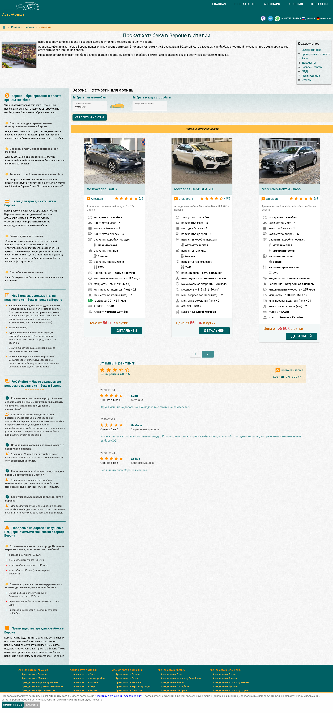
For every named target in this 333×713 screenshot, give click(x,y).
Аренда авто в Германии (33, 669)
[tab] (219, 4)
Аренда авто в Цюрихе (225, 686)
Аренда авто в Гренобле (129, 690)
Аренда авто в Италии (83, 669)
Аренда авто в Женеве (225, 678)
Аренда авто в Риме (84, 674)
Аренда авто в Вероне (85, 690)
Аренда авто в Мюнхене (35, 678)
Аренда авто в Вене (171, 674)
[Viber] (263, 18)
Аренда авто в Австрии (171, 669)
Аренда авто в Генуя (84, 686)
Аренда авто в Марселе (128, 682)
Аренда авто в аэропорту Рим (89, 678)
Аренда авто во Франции (127, 669)
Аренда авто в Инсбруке (174, 690)
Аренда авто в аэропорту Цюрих (230, 690)
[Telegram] (270, 18)
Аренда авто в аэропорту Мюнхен (40, 682)
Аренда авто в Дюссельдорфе (38, 690)
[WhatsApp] (277, 18)
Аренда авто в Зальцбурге (175, 686)
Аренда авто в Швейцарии (225, 669)
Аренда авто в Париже (128, 674)
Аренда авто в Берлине (34, 674)
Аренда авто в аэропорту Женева (231, 682)
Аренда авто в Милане (85, 682)
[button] (89, 106)
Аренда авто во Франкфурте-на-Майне (42, 686)
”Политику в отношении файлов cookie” (118, 696)
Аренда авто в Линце (172, 682)
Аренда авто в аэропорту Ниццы (133, 686)
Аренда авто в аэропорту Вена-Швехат (182, 678)
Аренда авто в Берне (224, 674)
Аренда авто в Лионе (127, 678)
